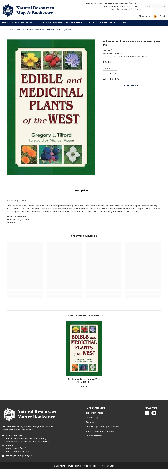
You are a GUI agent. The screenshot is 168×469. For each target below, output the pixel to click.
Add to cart (132, 85)
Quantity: (107, 68)
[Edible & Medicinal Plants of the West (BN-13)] (84, 348)
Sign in (163, 16)
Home (10, 29)
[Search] (155, 6)
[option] (51, 107)
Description (81, 190)
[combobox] (153, 6)
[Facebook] (147, 413)
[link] (25, 292)
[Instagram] (153, 413)
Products (20, 29)
